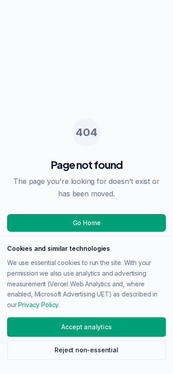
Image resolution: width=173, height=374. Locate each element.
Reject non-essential (86, 350)
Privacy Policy (38, 304)
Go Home (87, 222)
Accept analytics (86, 327)
